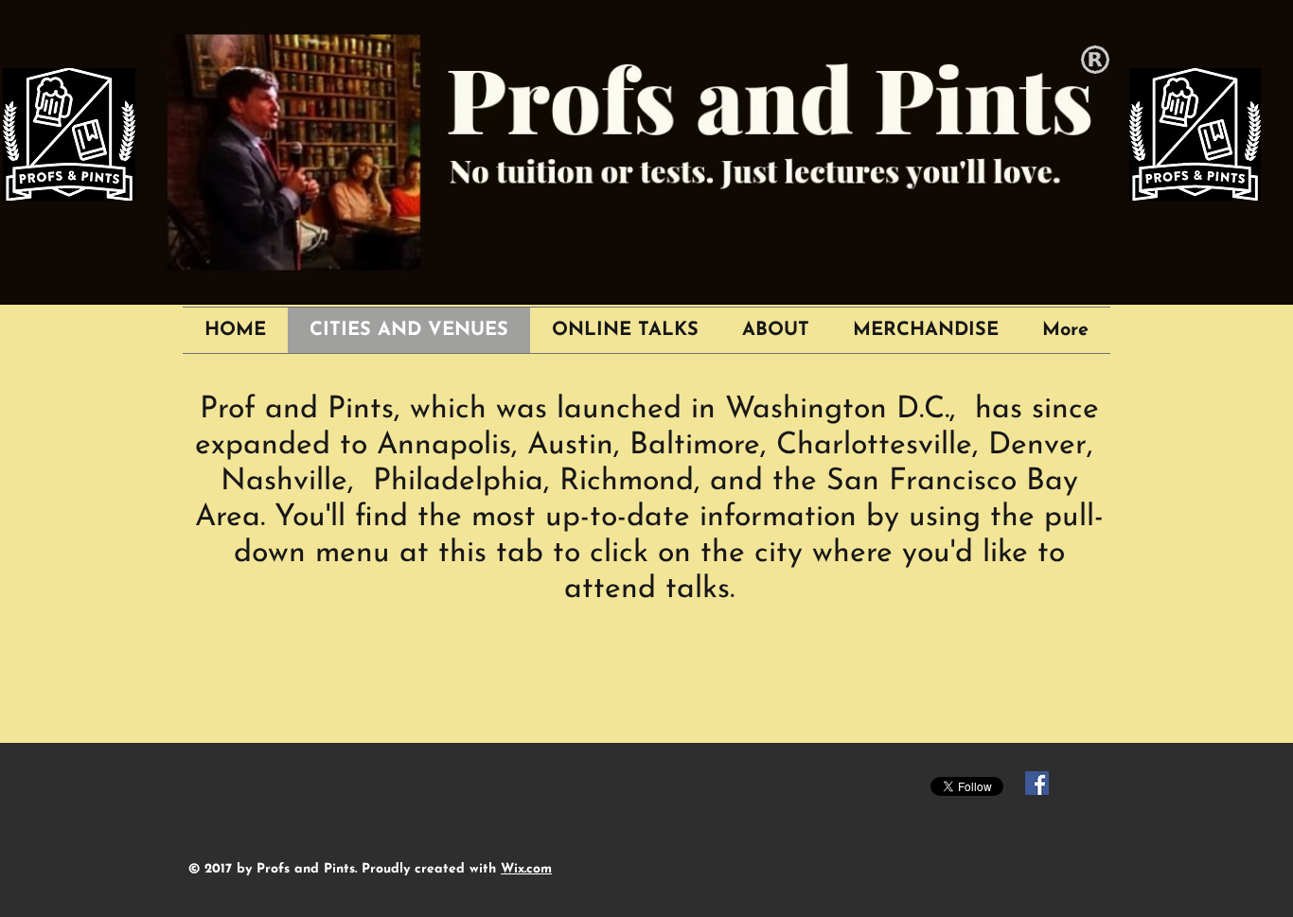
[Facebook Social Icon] (1037, 783)
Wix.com (526, 869)
